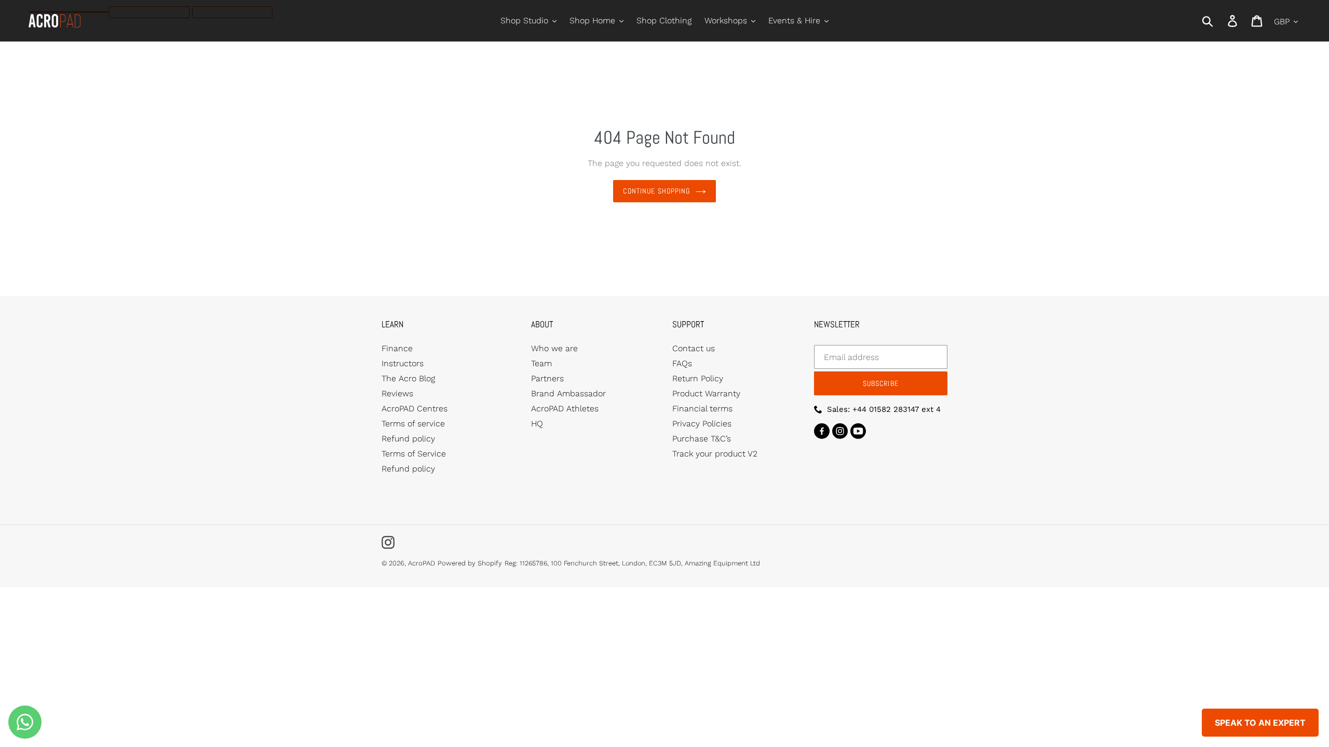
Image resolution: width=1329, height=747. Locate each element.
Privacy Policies (701, 423)
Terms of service (413, 423)
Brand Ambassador (568, 393)
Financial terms (702, 408)
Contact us (693, 348)
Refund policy (408, 439)
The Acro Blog (408, 378)
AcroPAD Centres (414, 408)
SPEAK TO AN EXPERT (1260, 722)
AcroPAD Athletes (565, 408)
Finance (397, 348)
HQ (537, 423)
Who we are (554, 348)
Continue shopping (656, 191)
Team (541, 363)
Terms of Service (414, 454)
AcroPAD (421, 563)
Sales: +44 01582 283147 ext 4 (884, 409)
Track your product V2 (714, 454)
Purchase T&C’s (701, 439)
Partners (547, 378)
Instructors (403, 363)
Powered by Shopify (470, 563)
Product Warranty (706, 393)
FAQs (682, 363)
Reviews (397, 393)
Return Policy (697, 378)
